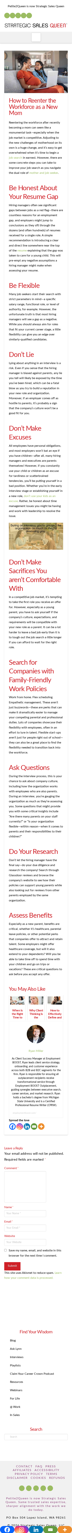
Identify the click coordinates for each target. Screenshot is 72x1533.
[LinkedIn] (12, 15)
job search (15, 157)
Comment (11, 1168)
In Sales (15, 1415)
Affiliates (22, 1470)
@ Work (15, 1406)
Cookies (38, 1477)
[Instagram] (23, 15)
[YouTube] (18, 15)
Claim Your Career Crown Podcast (32, 1373)
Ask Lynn (16, 1348)
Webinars (16, 1390)
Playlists (15, 1365)
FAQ (38, 1466)
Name (8, 1207)
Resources (16, 1381)
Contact (24, 1466)
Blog (13, 1340)
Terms (51, 1474)
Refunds (57, 1477)
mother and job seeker (43, 172)
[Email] (34, 1126)
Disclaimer (17, 1477)
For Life (15, 1398)
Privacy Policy (29, 1474)
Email (8, 1221)
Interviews (16, 1357)
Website (9, 1236)
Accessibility (47, 1470)
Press (50, 1466)
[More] (41, 1126)
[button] (36, 37)
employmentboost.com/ (24, 1113)
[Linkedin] (27, 1126)
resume (22, 250)
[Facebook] (7, 15)
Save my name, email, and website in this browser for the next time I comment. (35, 1253)
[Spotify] (29, 15)
